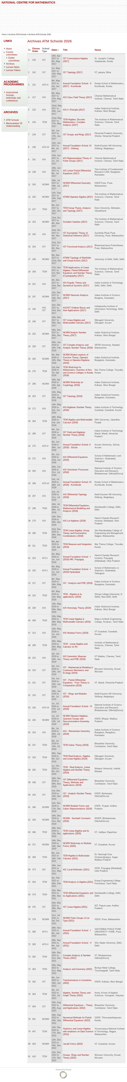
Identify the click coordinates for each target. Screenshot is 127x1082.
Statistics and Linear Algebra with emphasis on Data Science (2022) (78, 1031)
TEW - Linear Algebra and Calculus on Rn (75, 645)
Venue (98, 50)
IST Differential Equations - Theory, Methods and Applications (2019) (76, 782)
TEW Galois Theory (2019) (75, 745)
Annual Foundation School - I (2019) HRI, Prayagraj (77, 558)
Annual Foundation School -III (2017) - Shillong (77, 147)
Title (65, 50)
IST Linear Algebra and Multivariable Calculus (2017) (77, 321)
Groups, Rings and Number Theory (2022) (76, 1056)
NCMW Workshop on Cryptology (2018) (73, 383)
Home (4, 34)
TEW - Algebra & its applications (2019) (72, 595)
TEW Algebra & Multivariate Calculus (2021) (76, 857)
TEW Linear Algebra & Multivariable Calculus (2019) (77, 620)
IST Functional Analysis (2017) (77, 246)
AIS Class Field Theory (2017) (77, 97)
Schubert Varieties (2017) (75, 222)
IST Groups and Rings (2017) (77, 134)
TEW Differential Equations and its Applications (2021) (78, 894)
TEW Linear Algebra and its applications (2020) (76, 832)
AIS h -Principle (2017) (74, 109)
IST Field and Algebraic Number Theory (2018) (74, 433)
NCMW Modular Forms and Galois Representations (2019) (77, 807)
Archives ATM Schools (17, 34)
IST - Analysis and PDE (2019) (77, 583)
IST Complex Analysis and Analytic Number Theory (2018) (78, 346)
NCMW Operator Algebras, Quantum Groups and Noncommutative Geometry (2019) (76, 720)
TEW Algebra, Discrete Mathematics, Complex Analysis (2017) (74, 122)
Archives (10, 64)
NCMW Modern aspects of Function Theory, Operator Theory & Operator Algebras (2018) (76, 358)
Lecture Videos (13, 70)
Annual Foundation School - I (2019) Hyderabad (77, 570)
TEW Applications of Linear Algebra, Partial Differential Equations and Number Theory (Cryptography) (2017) (77, 271)
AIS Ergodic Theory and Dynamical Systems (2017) (76, 284)
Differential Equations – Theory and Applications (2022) (78, 1006)
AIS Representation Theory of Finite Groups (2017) (77, 159)
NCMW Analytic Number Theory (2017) (74, 334)
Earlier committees (14, 59)
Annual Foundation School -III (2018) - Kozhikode (77, 483)
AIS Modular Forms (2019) (75, 633)
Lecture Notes (13, 67)
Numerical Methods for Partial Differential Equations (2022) (77, 1019)
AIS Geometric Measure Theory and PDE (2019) (74, 657)
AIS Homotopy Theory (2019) (77, 608)
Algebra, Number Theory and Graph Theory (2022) (76, 994)
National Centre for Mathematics (28, 2)
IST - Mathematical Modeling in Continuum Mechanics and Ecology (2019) (78, 670)
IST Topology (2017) (72, 72)
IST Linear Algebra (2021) (75, 907)
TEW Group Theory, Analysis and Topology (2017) (77, 209)
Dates (54, 50)
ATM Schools (12, 120)
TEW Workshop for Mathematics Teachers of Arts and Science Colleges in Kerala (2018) (78, 371)
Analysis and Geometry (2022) (77, 969)
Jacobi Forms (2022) (73, 1044)
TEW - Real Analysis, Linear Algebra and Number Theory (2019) (76, 770)
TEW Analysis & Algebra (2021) (78, 882)
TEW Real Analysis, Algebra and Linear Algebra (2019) (76, 757)
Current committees (11, 53)
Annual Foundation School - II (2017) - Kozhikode (77, 84)
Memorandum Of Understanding (14, 124)
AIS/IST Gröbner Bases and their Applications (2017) (76, 309)
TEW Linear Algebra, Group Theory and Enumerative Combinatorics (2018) (76, 533)
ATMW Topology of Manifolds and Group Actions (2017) (77, 259)
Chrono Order (36, 50)
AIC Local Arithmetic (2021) (76, 869)
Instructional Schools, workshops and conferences (13, 96)
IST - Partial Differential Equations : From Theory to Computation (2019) (76, 683)
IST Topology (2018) (72, 396)
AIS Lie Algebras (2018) (74, 520)
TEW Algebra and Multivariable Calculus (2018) (77, 421)
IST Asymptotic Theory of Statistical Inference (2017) (76, 234)
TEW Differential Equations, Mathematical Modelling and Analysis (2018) (76, 508)
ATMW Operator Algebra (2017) (78, 197)
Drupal (68, 1070)
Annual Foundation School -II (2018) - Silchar (77, 446)
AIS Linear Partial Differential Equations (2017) (77, 172)
